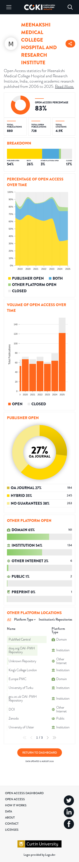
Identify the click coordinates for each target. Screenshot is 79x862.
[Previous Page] (31, 737)
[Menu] (9, 7)
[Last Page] (54, 737)
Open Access (15, 799)
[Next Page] (47, 737)
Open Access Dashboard (24, 793)
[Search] (70, 7)
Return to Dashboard (39, 752)
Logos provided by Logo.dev (39, 855)
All (9, 619)
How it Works (16, 805)
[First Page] (24, 737)
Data (8, 811)
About (10, 817)
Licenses (12, 830)
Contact (12, 823)
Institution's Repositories (55, 619)
